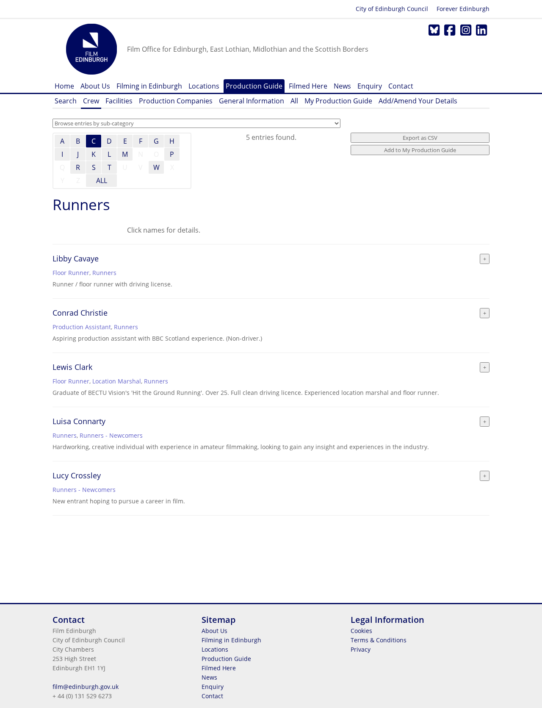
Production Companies (176, 101)
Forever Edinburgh (463, 9)
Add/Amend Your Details (418, 101)
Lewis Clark (72, 367)
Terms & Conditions (378, 640)
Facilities (119, 101)
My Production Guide (338, 101)
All (294, 101)
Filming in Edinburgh (149, 86)
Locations (203, 86)
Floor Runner (71, 273)
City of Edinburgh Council (392, 9)
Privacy (361, 649)
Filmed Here (308, 86)
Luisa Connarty (79, 421)
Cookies (361, 631)
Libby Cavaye (76, 258)
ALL (101, 180)
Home (64, 86)
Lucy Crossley (77, 475)
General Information (251, 101)
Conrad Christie (80, 313)
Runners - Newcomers (111, 435)
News (342, 86)
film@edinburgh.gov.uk (86, 687)
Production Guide (254, 86)
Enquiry (369, 86)
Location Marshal (116, 381)
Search (66, 101)
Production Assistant (82, 327)
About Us (95, 86)
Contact (400, 86)
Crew (91, 101)
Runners (104, 273)
